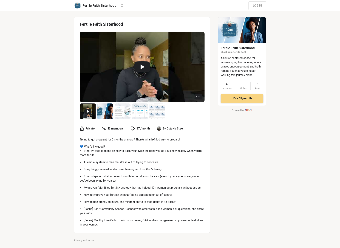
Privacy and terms (84, 240)
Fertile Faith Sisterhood (238, 48)
